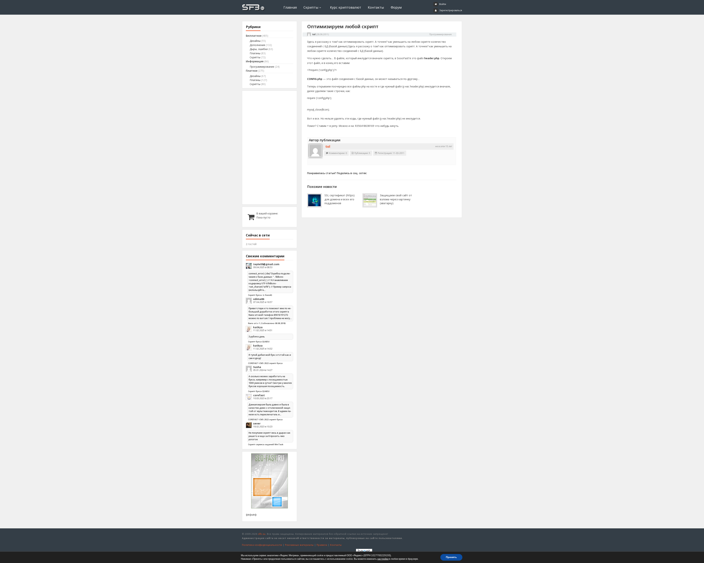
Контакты (376, 7)
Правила (322, 545)
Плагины (255, 53)
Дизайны (255, 41)
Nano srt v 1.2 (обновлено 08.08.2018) (267, 323)
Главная (290, 7)
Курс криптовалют (345, 7)
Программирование (440, 34)
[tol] (315, 150)
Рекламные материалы (299, 545)
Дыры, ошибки (259, 49)
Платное (251, 70)
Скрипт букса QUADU (259, 341)
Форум (396, 7)
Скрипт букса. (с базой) (260, 295)
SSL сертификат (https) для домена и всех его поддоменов (339, 199)
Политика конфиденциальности (262, 545)
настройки (382, 559)
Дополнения (257, 45)
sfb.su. (262, 534)
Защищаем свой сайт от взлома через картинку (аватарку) (396, 199)
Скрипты (310, 7)
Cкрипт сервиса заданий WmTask (265, 444)
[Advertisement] (269, 148)
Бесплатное (253, 35)
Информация (254, 61)
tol (314, 34)
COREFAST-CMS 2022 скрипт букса (265, 363)
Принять (451, 557)
